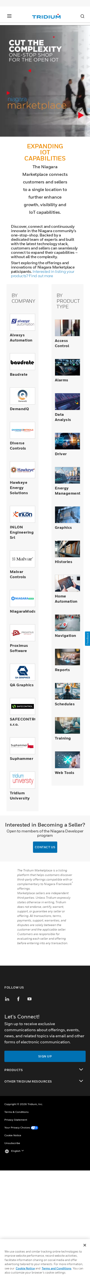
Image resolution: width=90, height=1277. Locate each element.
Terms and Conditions (56, 1268)
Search (82, 16)
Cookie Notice (12, 1135)
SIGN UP (45, 1056)
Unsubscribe (12, 1143)
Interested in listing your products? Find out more (42, 273)
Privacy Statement (15, 1119)
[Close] (85, 1245)
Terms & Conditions (16, 1112)
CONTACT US (45, 847)
